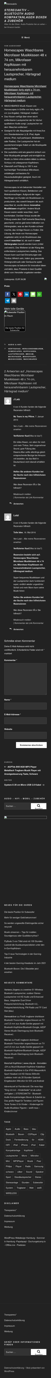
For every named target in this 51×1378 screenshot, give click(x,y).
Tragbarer (21, 1187)
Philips (9, 1166)
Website (8, 729)
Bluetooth (10, 1134)
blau (34, 1128)
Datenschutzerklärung (14, 1215)
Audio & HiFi (15, 344)
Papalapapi (21, 1241)
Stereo (38, 1176)
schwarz (10, 1171)
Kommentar (38, 497)
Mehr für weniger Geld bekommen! (20, 917)
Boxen (21, 1134)
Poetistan (21, 1244)
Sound (29, 1171)
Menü (27, 37)
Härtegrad (14, 349)
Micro (24, 1155)
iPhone (24, 1144)
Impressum (9, 1221)
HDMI (40, 1139)
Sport (8, 1176)
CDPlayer (32, 1134)
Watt (31, 1187)
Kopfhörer (28, 1150)
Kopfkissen (29, 351)
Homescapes (15, 351)
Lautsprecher (16, 354)
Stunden (25, 1182)
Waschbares (30, 359)
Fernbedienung (21, 1139)
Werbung (8, 1226)
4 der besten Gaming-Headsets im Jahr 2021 (25, 962)
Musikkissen (15, 359)
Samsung (38, 1166)
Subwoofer (38, 1182)
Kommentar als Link (23, 497)
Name (7, 699)
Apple (8, 1128)
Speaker (39, 1171)
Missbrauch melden (22, 494)
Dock (8, 1139)
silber (19, 1171)
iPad (15, 1144)
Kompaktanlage (13, 1150)
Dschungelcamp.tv (37, 1241)
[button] (7, 294)
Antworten (18, 503)
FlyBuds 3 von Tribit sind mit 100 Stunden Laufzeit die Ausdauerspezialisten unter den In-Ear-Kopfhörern (24, 945)
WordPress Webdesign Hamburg (19, 1237)
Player (19, 1166)
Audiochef (15, 46)
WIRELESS (11, 1193)
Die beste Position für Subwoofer (19, 911)
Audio (17, 1128)
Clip (42, 1134)
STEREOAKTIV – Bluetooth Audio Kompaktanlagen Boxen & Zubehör (25, 15)
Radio (28, 1166)
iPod (33, 1144)
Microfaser (14, 356)
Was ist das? (35, 435)
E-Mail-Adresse (12, 714)
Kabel (41, 1144)
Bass (26, 1128)
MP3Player (18, 1160)
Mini (8, 1160)
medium (30, 354)
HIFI (8, 1144)
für (33, 1139)
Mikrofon (35, 1155)
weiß (39, 1187)
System (9, 1187)
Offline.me (10, 1244)
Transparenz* (10, 1210)
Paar (39, 1160)
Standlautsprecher (22, 1176)
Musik (30, 1160)
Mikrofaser (29, 356)
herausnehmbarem (32, 349)
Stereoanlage (12, 1182)
